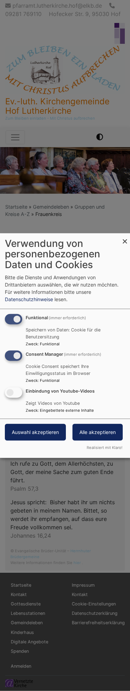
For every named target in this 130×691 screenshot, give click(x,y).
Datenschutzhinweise (29, 299)
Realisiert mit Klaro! (104, 447)
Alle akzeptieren (97, 432)
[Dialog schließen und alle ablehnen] (125, 237)
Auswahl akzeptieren (35, 432)
